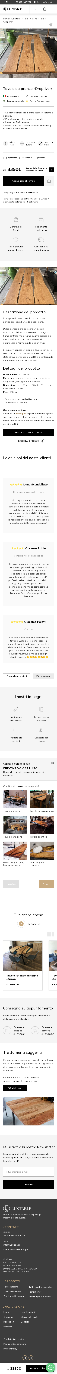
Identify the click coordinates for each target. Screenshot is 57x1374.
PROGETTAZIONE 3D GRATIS (28, 432)
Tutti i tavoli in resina (13, 1296)
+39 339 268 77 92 (15, 1235)
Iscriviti (29, 1184)
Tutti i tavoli (16, 19)
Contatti (25, 1321)
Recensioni (8, 1321)
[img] (35, 2)
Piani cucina (35, 1292)
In (31, 1357)
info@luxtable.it (11, 1244)
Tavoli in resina (30, 19)
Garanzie (8, 1326)
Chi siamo (8, 1317)
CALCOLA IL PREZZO (28, 441)
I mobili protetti (28, 1312)
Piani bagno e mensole (40, 1296)
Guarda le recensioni (16, 676)
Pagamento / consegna (14, 1344)
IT (33, 9)
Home (6, 19)
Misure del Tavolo (29, 1317)
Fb (25, 1357)
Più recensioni (43, 676)
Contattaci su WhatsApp (15, 1249)
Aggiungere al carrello (23, 181)
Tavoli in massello (12, 1291)
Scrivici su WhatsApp (45, 2)
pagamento (11, 157)
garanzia (41, 157)
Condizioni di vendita (13, 1339)
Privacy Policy (10, 1348)
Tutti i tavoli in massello (40, 1287)
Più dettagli (15, 1088)
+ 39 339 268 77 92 (22, 2)
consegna (27, 157)
